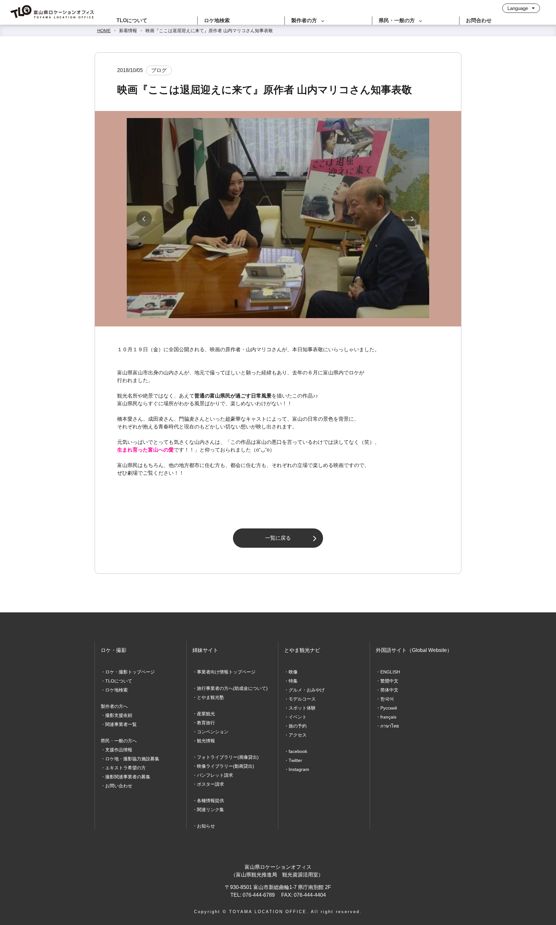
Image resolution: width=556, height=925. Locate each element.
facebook (298, 751)
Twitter (295, 760)
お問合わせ (479, 20)
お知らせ (206, 826)
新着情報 (128, 30)
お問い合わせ (118, 785)
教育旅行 (206, 722)
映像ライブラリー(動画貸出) (225, 766)
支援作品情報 (118, 749)
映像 (293, 671)
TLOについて (131, 20)
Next (412, 218)
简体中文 (389, 689)
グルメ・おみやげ (307, 689)
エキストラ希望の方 (125, 767)
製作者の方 (304, 20)
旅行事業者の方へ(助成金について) (232, 688)
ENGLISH (390, 671)
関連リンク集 (210, 809)
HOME (104, 30)
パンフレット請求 (215, 775)
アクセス (298, 734)
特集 (293, 680)
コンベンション (212, 731)
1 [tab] (270, 307)
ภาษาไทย (389, 725)
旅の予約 (298, 725)
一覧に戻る (278, 538)
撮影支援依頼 (118, 715)
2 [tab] (286, 307)
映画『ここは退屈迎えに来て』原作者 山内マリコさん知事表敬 (209, 30)
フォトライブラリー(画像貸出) (228, 757)
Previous (144, 218)
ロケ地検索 (217, 20)
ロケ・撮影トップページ (130, 671)
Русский (388, 707)
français (388, 716)
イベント (298, 716)
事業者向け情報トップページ (226, 671)
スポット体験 (302, 707)
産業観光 (206, 713)
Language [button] (518, 8)
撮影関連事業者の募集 (127, 776)
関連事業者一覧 (121, 724)
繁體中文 (389, 680)
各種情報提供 (210, 800)
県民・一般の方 (397, 20)
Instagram (299, 769)
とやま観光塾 (210, 697)
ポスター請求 (210, 784)
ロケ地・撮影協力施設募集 (132, 758)
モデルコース (302, 698)
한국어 (387, 698)
